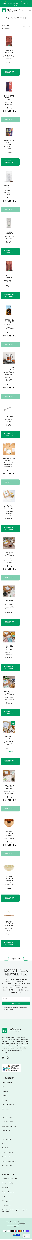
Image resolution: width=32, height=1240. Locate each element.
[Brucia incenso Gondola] (9, 928)
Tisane (4, 1096)
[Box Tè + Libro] (9, 744)
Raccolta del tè (7, 1166)
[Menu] (30, 10)
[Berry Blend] (9, 280)
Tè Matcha (6, 1100)
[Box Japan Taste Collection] (9, 606)
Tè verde (5, 1091)
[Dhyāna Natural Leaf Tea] (9, 10)
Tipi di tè (5, 1148)
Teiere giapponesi (8, 1104)
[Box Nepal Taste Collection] (9, 697)
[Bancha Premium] (9, 237)
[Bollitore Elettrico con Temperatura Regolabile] (9, 376)
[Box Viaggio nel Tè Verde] (9, 791)
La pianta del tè (7, 1152)
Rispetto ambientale (9, 1126)
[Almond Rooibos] (9, 56)
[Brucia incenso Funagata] (9, 882)
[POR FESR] (11, 1071)
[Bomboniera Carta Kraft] (9, 465)
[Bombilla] (9, 422)
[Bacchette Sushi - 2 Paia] (9, 102)
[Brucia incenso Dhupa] (9, 837)
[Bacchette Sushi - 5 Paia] (9, 147)
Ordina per (5, 25)
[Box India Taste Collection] (9, 559)
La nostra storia (7, 1122)
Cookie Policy (6, 1205)
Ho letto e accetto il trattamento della (16, 1008)
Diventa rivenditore (8, 1192)
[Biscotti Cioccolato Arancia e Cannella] (9, 326)
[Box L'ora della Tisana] (9, 652)
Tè (3, 1087)
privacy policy (8, 1009)
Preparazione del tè (9, 1161)
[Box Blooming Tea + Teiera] (9, 512)
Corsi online (6, 1109)
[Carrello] (26, 10)
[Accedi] (23, 10)
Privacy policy (7, 1201)
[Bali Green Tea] (9, 192)
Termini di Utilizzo (8, 1183)
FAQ (3, 1196)
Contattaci (6, 1131)
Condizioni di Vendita (9, 1178)
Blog (3, 1143)
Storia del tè (6, 1157)
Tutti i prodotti (7, 1082)
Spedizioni (5, 1187)
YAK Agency (16, 1227)
